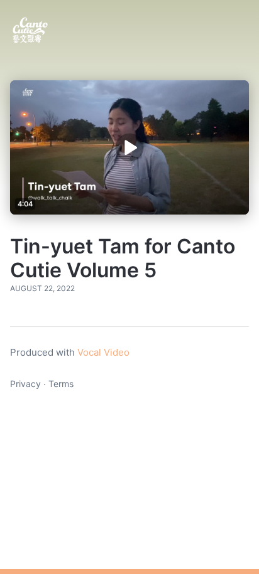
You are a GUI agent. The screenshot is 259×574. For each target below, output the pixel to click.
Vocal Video (103, 352)
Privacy (25, 383)
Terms (61, 383)
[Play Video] (129, 147)
